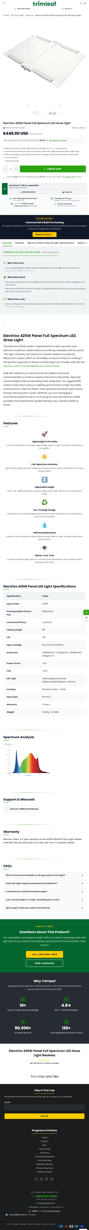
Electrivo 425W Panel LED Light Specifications (50, 242)
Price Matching (44, 1160)
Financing (44, 1152)
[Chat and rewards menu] (85, 615)
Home (6, 15)
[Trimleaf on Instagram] (46, 1179)
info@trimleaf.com (46, 1203)
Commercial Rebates (44, 1156)
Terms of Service (34, 1224)
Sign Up (44, 1116)
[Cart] (85, 3)
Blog (44, 1145)
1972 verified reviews (51, 1211)
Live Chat (33, 1207)
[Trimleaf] (44, 3)
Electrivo (29, 15)
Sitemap (23, 1224)
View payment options (58, 140)
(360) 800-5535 (28, 192)
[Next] (59, 105)
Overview (7, 242)
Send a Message (44, 963)
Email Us (68, 192)
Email (7, 1102)
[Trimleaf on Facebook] (36, 1179)
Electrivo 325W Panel (47, 366)
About (44, 1137)
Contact (44, 1141)
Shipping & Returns (44, 1164)
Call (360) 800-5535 (44, 954)
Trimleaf (16, 1224)
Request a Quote (43, 234)
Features (19, 242)
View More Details (12, 161)
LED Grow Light (17, 15)
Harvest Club (70, 177)
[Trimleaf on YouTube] (41, 1179)
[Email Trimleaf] (52, 1179)
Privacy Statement (44, 1168)
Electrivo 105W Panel (15, 366)
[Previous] (29, 105)
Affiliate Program (44, 1172)
